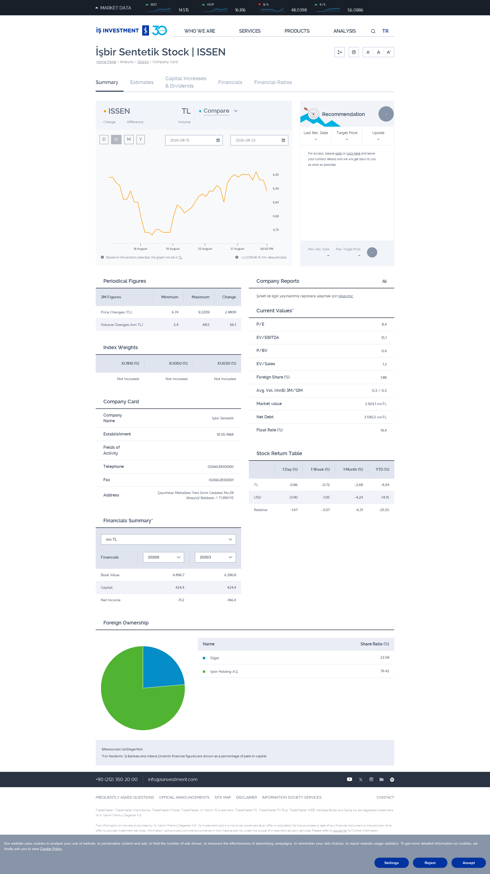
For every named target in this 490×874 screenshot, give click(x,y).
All (384, 281)
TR (385, 31)
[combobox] (218, 113)
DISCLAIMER (246, 797)
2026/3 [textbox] (205, 557)
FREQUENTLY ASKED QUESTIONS (125, 797)
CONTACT (385, 797)
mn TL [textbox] (111, 539)
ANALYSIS (345, 31)
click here (353, 153)
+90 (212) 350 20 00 (117, 779)
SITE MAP (223, 797)
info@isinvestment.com (173, 779)
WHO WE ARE (199, 31)
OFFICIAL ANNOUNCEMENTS (184, 797)
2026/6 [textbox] (153, 557)
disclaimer (340, 830)
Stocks (143, 62)
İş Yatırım (131, 31)
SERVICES (250, 31)
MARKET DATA (115, 7)
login (338, 153)
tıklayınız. (345, 296)
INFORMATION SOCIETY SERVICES (292, 797)
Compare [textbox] (216, 110)
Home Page (106, 62)
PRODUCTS (297, 31)
